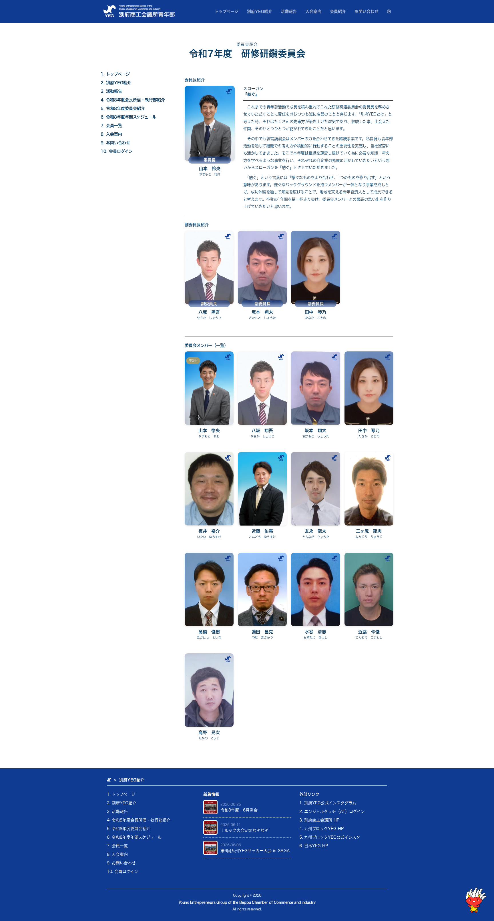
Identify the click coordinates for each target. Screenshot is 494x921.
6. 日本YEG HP (313, 846)
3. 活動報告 (111, 91)
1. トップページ (115, 74)
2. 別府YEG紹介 (116, 83)
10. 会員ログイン (117, 151)
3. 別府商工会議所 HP (319, 820)
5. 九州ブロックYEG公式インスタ (329, 837)
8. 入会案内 (111, 134)
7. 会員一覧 (111, 126)
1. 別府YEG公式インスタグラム (327, 803)
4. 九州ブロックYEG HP (321, 829)
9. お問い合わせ (115, 143)
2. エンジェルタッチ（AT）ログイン (332, 811)
